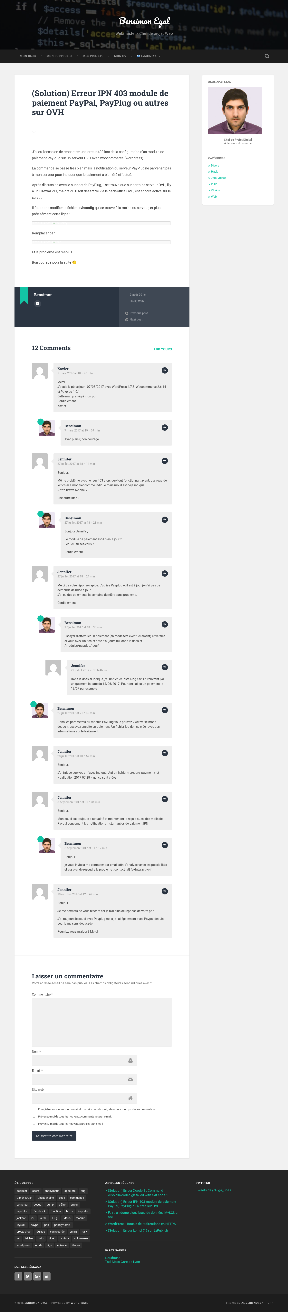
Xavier (63, 368)
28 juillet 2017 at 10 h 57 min (76, 756)
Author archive (37, 303)
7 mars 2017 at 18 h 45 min (75, 373)
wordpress (23, 1245)
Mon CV (120, 56)
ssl (18, 1238)
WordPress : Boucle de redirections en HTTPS (142, 1224)
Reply (165, 370)
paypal (35, 1224)
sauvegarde (57, 1231)
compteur (22, 1204)
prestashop (24, 1231)
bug (83, 1190)
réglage (40, 1231)
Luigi (55, 1218)
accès (35, 1190)
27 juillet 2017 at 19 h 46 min (89, 670)
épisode (62, 1245)
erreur (74, 1204)
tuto (40, 1238)
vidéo (52, 1238)
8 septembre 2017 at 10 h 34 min (78, 802)
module (80, 1218)
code (62, 1197)
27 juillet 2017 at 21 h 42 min (76, 713)
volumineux (81, 1238)
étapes (76, 1245)
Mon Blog (28, 56)
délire (62, 1204)
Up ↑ (270, 1302)
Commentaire (42, 994)
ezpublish (22, 1211)
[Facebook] (18, 1276)
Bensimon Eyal (144, 21)
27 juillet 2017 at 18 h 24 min (76, 576)
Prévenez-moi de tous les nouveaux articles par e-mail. (70, 1123)
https (69, 1211)
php (46, 1224)
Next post (136, 319)
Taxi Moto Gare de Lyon (122, 1262)
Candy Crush (24, 1197)
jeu (32, 1218)
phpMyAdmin (62, 1224)
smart (73, 1231)
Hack (133, 301)
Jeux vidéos (218, 178)
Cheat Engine (46, 1197)
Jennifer (64, 459)
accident (22, 1190)
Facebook (39, 1211)
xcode (38, 1245)
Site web (38, 1089)
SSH (84, 1231)
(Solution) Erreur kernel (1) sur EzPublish (138, 1230)
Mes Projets (92, 56)
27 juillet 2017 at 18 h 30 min (83, 627)
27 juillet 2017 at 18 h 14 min (76, 464)
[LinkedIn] (47, 1276)
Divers (215, 165)
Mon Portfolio (59, 56)
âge (49, 1245)
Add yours (162, 349)
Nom (36, 1051)
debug (37, 1204)
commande (77, 1197)
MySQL (21, 1224)
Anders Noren (252, 1302)
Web (141, 301)
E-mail (37, 1070)
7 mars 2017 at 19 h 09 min (82, 430)
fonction (56, 1211)
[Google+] (37, 1276)
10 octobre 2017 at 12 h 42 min (77, 894)
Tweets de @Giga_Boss (213, 1190)
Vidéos (215, 190)
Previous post (139, 313)
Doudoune (112, 1258)
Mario (67, 1218)
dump (50, 1204)
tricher (29, 1238)
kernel (43, 1218)
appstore (69, 1190)
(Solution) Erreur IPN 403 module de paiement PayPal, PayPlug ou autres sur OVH (100, 102)
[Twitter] (28, 1276)
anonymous (52, 1190)
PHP (214, 184)
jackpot (21, 1218)
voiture (65, 1238)
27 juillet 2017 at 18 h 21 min (83, 522)
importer (83, 1211)
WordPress (80, 1302)
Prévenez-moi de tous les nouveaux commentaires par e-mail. (75, 1116)
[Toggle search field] (267, 56)
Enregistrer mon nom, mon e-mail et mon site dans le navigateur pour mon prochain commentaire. (97, 1109)
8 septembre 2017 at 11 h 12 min (85, 848)
